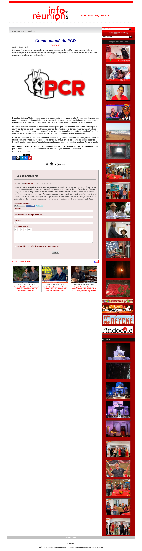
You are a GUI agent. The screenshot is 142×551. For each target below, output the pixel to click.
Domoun (105, 15)
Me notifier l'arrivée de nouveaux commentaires (38, 246)
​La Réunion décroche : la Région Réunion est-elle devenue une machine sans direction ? (55, 288)
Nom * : (17, 209)
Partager (61, 164)
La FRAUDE (107, 340)
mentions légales (71, 537)
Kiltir (90, 15)
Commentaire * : (21, 226)
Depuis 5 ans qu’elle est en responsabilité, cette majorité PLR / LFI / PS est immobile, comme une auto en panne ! (84, 288)
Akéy (83, 15)
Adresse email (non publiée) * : (28, 215)
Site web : (18, 221)
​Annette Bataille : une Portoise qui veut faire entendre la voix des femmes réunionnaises (26, 288)
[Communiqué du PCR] (55, 58)
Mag (97, 15)
